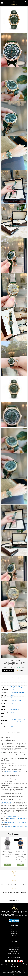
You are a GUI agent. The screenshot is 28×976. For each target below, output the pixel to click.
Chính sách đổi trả (14, 951)
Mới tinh (20, 700)
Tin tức (14, 937)
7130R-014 (14, 689)
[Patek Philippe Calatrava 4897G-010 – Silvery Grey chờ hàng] (7, 843)
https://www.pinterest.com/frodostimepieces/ (14, 822)
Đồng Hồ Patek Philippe (14, 660)
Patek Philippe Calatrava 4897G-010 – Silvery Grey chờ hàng (7, 853)
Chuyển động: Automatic (17, 692)
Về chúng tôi (14, 931)
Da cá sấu (13, 698)
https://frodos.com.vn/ (13, 816)
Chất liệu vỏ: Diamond (16, 719)
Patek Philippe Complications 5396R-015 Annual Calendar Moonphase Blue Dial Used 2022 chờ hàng (20, 856)
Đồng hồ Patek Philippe (17, 687)
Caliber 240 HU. (15, 709)
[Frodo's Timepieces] (14, 3)
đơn (12, 727)
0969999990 (8, 771)
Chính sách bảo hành (14, 949)
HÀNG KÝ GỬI (9, 670)
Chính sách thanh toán (14, 945)
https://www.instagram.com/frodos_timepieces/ (14, 826)
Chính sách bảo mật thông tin (14, 953)
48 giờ (12, 713)
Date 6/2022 (14, 700)
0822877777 (16, 771)
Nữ (12, 703)
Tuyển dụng (14, 933)
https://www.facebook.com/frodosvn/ (17, 818)
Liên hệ (14, 935)
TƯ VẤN (21, 670)
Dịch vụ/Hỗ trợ (14, 929)
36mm (12, 695)
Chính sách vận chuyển (14, 947)
